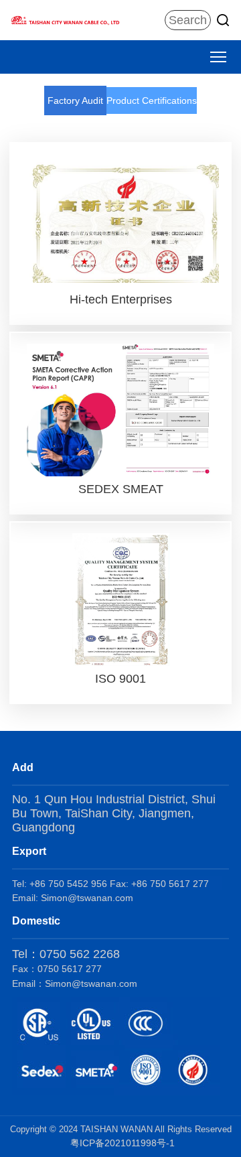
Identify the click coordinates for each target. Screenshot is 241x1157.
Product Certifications (151, 100)
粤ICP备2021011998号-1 (122, 1143)
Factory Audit (75, 100)
